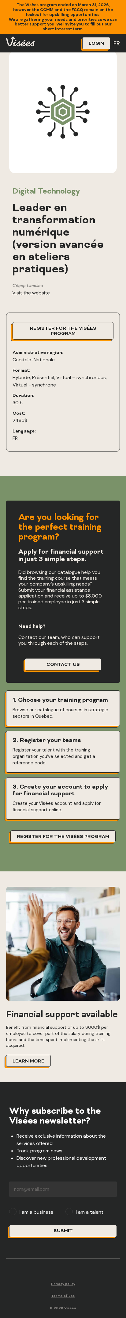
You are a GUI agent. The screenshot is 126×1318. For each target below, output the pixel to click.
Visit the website (31, 293)
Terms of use (63, 1296)
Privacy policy (63, 1284)
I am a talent (89, 1212)
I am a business (36, 1212)
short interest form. (63, 29)
